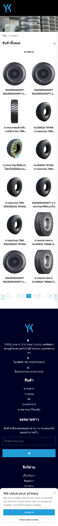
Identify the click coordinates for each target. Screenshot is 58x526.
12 (23, 296)
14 (34, 296)
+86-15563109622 (34, 362)
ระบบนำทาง (29, 404)
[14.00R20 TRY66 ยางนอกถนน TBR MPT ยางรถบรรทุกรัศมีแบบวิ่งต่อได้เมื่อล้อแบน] (43, 111)
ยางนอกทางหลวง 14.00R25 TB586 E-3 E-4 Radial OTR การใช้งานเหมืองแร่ (43, 242)
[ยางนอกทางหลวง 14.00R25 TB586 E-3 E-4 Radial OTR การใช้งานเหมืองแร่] (43, 224)
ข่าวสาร (29, 486)
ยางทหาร (29, 388)
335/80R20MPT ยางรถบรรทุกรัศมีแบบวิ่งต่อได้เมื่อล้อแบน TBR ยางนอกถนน (43, 205)
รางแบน (29, 393)
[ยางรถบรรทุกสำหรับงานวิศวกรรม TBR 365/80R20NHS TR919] (14, 111)
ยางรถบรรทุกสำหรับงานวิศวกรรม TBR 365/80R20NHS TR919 (14, 129)
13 (29, 296)
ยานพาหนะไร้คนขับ (29, 409)
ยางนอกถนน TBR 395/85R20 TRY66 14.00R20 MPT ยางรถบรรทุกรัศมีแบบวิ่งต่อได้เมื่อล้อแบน (14, 205)
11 (18, 296)
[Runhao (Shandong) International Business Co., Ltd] (7, 7)
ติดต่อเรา (29, 480)
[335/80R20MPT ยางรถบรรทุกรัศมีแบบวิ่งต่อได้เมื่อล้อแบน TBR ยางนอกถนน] (43, 186)
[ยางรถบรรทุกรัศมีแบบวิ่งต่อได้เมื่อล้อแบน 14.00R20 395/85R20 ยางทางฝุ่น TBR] (14, 148)
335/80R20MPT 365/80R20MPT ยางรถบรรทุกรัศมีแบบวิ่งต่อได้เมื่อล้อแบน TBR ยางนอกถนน (14, 92)
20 (50, 296)
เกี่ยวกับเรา (29, 475)
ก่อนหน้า (3, 297)
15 (39, 296)
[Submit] (29, 453)
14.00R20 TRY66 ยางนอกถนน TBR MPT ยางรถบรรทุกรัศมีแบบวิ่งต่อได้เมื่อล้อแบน (43, 129)
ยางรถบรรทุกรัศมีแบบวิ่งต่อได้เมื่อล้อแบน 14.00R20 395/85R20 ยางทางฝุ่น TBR (14, 167)
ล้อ (29, 399)
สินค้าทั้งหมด (11, 43)
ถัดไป (56, 297)
